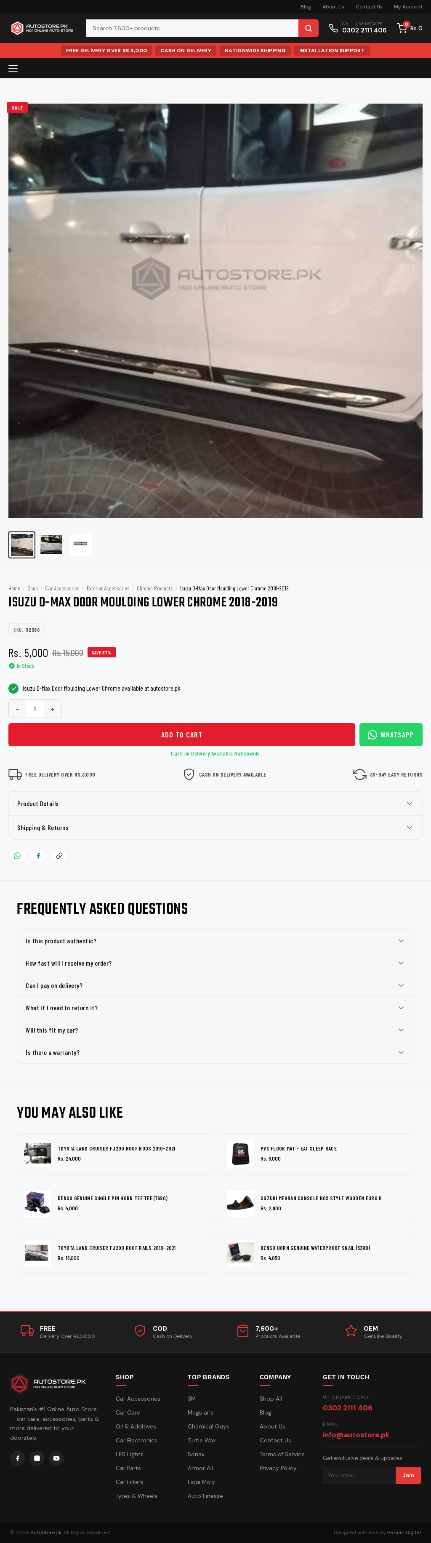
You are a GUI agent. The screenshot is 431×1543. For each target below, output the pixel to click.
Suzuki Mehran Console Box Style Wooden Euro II (321, 1198)
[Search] (308, 28)
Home (14, 588)
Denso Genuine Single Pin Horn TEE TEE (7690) (113, 1198)
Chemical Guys (208, 1426)
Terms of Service (282, 1454)
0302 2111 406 (347, 1407)
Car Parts (128, 1468)
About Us (333, 6)
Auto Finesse (205, 1496)
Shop (32, 588)
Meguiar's (200, 1412)
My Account (408, 6)
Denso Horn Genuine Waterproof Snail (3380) (315, 1247)
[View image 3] (80, 544)
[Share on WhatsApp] (17, 855)
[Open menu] (13, 68)
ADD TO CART (181, 734)
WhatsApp (397, 734)
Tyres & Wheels (136, 1496)
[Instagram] (37, 1458)
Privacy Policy (278, 1468)
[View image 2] (51, 544)
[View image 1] (21, 544)
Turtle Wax (202, 1440)
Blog (306, 6)
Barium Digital (404, 1532)
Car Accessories (62, 588)
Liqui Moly (201, 1482)
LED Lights (130, 1454)
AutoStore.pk (45, 1532)
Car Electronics (136, 1440)
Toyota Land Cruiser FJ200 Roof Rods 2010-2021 (117, 1148)
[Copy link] (59, 855)
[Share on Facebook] (38, 855)
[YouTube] (56, 1458)
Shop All (271, 1398)
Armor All (200, 1468)
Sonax (196, 1454)
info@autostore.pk (356, 1434)
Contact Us (369, 6)
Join (408, 1475)
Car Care (128, 1412)
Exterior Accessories (108, 588)
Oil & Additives (136, 1426)
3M (192, 1398)
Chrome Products (155, 588)
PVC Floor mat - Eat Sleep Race (299, 1148)
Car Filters (130, 1482)
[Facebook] (17, 1458)
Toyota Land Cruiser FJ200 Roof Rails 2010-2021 (117, 1247)
